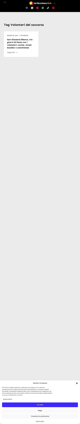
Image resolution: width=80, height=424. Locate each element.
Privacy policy (40, 421)
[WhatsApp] (43, 8)
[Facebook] (27, 8)
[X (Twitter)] (32, 8)
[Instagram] (37, 8)
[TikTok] (48, 8)
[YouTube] (53, 8)
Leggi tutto (11, 52)
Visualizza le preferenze (40, 416)
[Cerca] (5, 2)
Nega (40, 410)
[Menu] (54, 3)
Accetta (40, 405)
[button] (77, 383)
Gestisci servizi (7, 399)
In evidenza (24, 35)
